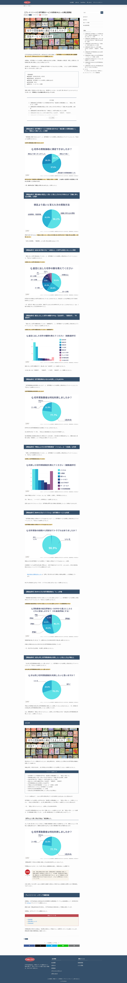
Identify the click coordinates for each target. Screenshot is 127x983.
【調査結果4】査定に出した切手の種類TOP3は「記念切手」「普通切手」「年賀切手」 (51, 112)
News (30, 14)
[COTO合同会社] (27, 2)
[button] (29, 946)
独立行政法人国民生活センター (34, 574)
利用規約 (53, 968)
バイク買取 (87, 22)
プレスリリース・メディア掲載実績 (92, 72)
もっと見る (51, 117)
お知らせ (53, 965)
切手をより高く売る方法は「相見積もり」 (95, 70)
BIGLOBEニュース (32, 921)
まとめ (86, 69)
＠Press (29, 903)
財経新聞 (30, 919)
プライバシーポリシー (56, 970)
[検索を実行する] (102, 12)
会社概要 (53, 962)
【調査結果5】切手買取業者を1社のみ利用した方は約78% (44, 115)
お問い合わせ (54, 973)
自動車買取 (87, 25)
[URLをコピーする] (74, 946)
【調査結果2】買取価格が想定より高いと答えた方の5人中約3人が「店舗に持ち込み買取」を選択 (94, 40)
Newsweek (30, 923)
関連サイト (55, 978)
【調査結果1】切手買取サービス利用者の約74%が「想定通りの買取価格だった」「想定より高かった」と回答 (94, 35)
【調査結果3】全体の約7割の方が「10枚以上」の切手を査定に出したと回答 (48, 110)
